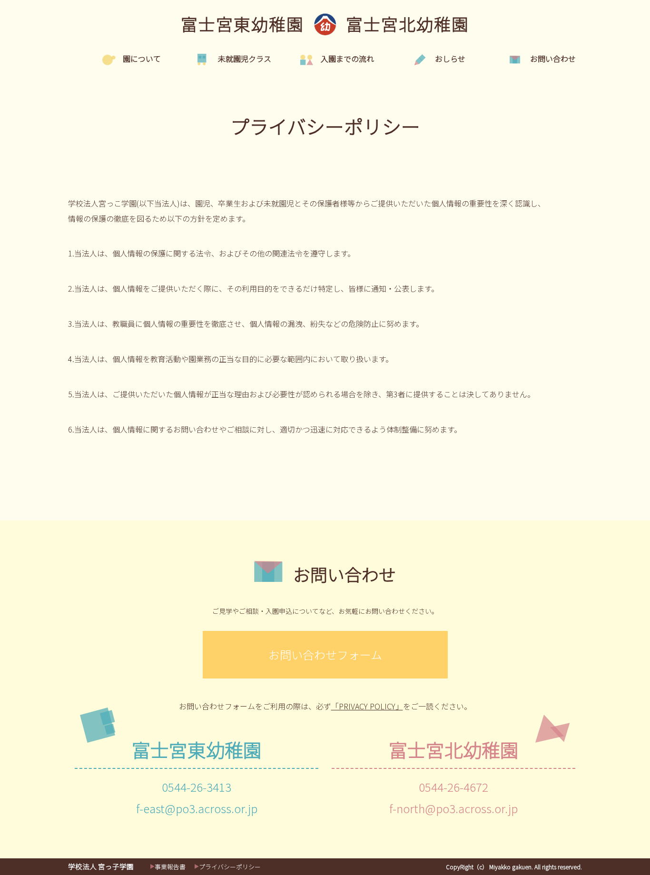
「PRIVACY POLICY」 (367, 706)
